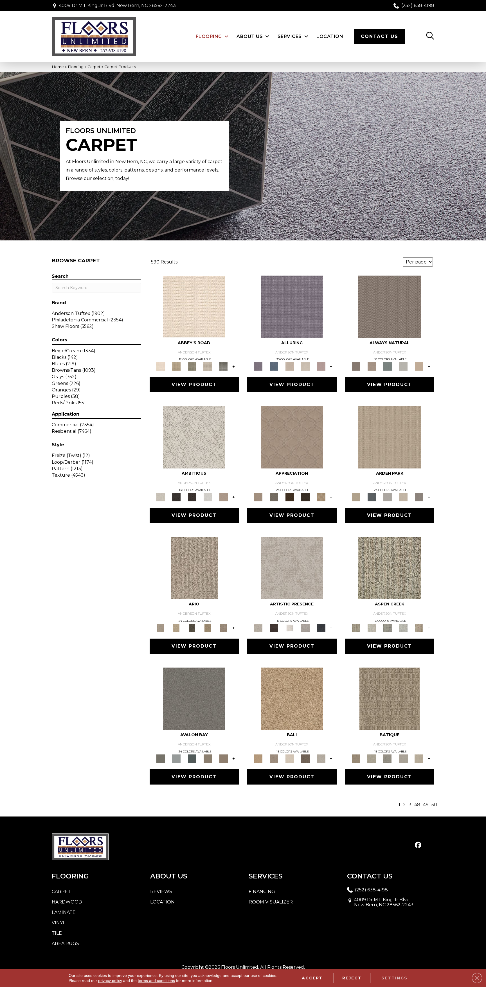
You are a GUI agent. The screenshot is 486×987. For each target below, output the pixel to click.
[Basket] (372, 366)
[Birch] (290, 758)
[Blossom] (321, 366)
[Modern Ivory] (372, 627)
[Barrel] (389, 306)
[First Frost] (208, 497)
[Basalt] (290, 366)
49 (426, 804)
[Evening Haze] (419, 497)
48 (417, 804)
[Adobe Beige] (194, 567)
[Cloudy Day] (388, 497)
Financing (262, 891)
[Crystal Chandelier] (419, 758)
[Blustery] (403, 366)
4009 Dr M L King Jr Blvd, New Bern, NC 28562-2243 (117, 5)
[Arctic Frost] (274, 497)
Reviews (161, 891)
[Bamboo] (176, 366)
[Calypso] (176, 758)
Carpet (93, 66)
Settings (394, 978)
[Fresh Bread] (224, 497)
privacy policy (110, 980)
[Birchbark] (305, 366)
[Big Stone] (274, 758)
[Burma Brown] (274, 627)
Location (162, 902)
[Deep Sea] (321, 627)
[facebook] (418, 845)
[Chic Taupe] (208, 366)
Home (58, 66)
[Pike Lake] (388, 627)
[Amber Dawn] (292, 698)
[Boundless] (192, 366)
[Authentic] (389, 437)
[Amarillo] (292, 437)
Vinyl (58, 922)
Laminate (64, 912)
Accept (312, 978)
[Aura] (194, 306)
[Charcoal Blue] (192, 758)
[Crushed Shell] (321, 758)
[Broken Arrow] (224, 627)
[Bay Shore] (208, 627)
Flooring (76, 66)
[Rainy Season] (403, 627)
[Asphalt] (194, 698)
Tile (57, 933)
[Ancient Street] (372, 758)
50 (434, 804)
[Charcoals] (176, 497)
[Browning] (305, 497)
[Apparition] (192, 627)
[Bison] (290, 497)
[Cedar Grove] (389, 567)
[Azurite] (274, 366)
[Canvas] (194, 437)
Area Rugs (65, 943)
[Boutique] (419, 366)
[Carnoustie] (321, 497)
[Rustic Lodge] (419, 627)
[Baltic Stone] (292, 567)
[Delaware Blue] (224, 366)
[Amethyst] (292, 306)
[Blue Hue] (372, 497)
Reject (352, 978)
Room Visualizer (271, 902)
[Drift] (403, 497)
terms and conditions (156, 980)
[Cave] (305, 758)
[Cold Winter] (305, 627)
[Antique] (176, 627)
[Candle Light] (290, 627)
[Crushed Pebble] (403, 758)
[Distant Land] (224, 758)
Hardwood (67, 902)
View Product (194, 384)
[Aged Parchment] (389, 698)
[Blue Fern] (388, 366)
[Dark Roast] (192, 497)
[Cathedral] (388, 758)
